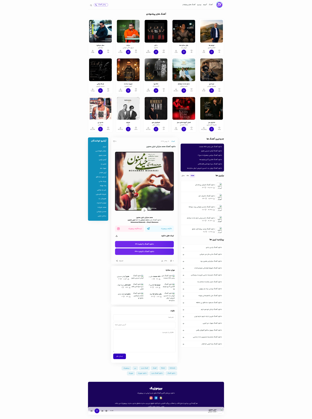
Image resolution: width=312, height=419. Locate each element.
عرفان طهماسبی (100, 151)
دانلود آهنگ (171, 373)
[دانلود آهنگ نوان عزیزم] (128, 108)
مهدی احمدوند (101, 203)
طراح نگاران (152, 406)
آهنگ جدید (144, 368)
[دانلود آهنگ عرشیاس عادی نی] (100, 108)
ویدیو (199, 4)
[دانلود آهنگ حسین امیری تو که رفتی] (100, 69)
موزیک (131, 373)
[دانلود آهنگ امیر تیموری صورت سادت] (128, 69)
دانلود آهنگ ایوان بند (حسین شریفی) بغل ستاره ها (204, 168)
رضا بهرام (103, 185)
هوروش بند (102, 199)
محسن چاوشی (101, 211)
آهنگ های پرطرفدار (188, 4)
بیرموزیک (126, 368)
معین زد (103, 164)
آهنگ (211, 4)
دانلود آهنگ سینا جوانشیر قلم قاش (210, 164)
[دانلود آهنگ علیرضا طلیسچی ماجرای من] (211, 108)
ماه (188, 175)
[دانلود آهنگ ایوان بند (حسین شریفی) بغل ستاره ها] (183, 31)
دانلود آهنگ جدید (155, 220)
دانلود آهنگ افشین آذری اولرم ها (210, 159)
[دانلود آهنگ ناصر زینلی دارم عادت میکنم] (183, 69)
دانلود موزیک (142, 373)
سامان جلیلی (102, 216)
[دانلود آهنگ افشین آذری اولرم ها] (211, 31)
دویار (104, 147)
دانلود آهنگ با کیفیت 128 (144, 244)
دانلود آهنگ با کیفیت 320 (144, 251)
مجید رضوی (102, 155)
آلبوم (205, 4)
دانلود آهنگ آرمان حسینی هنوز (211, 151)
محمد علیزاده (102, 207)
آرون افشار (102, 173)
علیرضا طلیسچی (101, 194)
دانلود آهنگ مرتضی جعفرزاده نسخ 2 (210, 155)
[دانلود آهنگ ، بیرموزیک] (219, 5)
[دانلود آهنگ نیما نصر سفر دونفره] (100, 31)
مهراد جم (103, 168)
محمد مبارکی (144, 220)
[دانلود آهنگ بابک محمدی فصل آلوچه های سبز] (183, 108)
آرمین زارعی (102, 159)
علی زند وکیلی (101, 190)
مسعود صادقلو (101, 177)
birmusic (172, 368)
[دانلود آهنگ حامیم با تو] (156, 31)
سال (183, 175)
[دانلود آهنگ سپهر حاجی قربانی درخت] (128, 31)
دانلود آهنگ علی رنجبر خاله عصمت (210, 146)
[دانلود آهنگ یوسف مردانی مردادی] (211, 69)
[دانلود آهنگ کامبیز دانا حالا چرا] (156, 69)
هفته (192, 175)
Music (163, 368)
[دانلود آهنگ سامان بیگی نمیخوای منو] (156, 108)
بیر (135, 368)
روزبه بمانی (102, 181)
